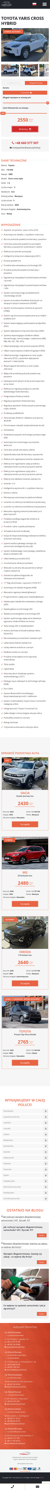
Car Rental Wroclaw (13, 1428)
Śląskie (6, 1175)
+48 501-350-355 (13, 1367)
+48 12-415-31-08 (13, 1342)
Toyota (25, 1032)
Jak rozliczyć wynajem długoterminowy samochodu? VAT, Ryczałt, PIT (22, 1228)
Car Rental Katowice (13, 1375)
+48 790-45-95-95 (13, 1421)
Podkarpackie (8, 1158)
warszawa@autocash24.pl (17, 1370)
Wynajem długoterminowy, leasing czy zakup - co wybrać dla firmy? (22, 1255)
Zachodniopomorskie (11, 1198)
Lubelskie (7, 1123)
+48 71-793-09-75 (13, 1441)
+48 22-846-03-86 (13, 1364)
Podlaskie (7, 1163)
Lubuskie (6, 1128)
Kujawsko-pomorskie (11, 1117)
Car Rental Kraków (13, 1332)
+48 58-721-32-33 (13, 1418)
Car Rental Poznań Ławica (16, 1395)
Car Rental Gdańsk (13, 1409)
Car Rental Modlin (13, 1358)
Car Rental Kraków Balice (16, 1335)
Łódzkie (6, 1134)
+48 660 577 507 (26, 142)
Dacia (25, 794)
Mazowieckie (8, 1146)
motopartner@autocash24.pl (26, 147)
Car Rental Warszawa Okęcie (17, 1355)
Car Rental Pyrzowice (14, 1378)
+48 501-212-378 (13, 1401)
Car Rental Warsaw (13, 1352)
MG (25, 873)
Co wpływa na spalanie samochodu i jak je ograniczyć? (24, 1307)
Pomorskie (7, 1169)
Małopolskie (8, 1140)
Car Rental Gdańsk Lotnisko (16, 1412)
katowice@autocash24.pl (16, 1387)
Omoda (25, 953)
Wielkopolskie (8, 1193)
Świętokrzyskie (9, 1181)
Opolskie (6, 1152)
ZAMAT (42, 1477)
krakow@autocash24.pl (16, 1347)
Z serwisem (25, 92)
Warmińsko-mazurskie (12, 1187)
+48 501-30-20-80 (13, 1344)
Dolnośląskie (8, 1111)
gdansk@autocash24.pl (16, 1424)
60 (47, 103)
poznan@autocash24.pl (16, 1404)
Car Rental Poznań (13, 1392)
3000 (3, 113)
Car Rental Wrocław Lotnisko (17, 1432)
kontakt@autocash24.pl (16, 1443)
